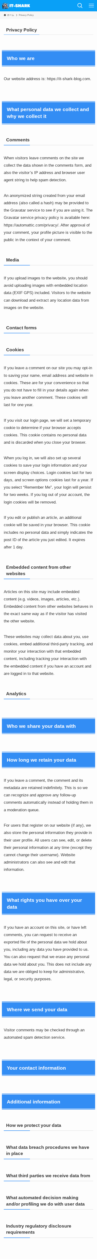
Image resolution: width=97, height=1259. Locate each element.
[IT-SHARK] (16, 5)
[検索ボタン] (80, 5)
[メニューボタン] (91, 5)
